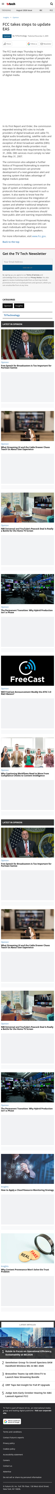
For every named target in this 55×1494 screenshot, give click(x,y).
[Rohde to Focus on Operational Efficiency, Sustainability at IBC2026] (27, 1343)
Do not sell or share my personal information (22, 1477)
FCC (51, 10)
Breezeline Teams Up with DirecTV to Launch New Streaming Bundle (25, 1375)
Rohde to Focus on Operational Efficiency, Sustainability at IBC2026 (28, 1353)
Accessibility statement (13, 1454)
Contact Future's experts (13, 1437)
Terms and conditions (12, 1432)
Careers (6, 1460)
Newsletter (47, 44)
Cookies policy (9, 1449)
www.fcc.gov (39, 236)
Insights (6, 17)
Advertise (7, 1471)
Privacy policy (9, 1443)
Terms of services (33, 275)
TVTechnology (21, 36)
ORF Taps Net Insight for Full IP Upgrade (27, 1385)
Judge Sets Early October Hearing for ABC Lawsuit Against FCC (28, 1395)
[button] (3, 4)
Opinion (16, 17)
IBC (41, 10)
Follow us (34, 44)
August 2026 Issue (24, 10)
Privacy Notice (36, 277)
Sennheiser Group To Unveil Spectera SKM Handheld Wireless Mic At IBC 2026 (28, 1364)
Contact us (7, 1466)
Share (9, 44)
